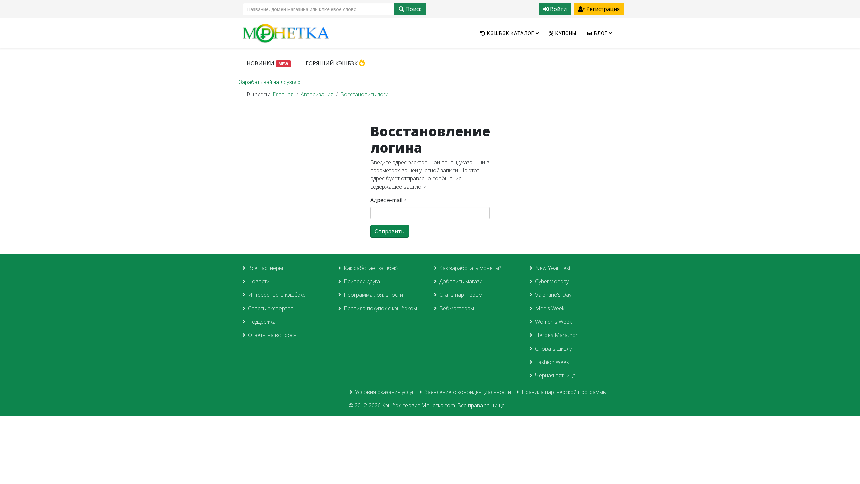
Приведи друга (362, 281)
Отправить (389, 231)
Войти (558, 9)
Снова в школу (553, 348)
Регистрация (602, 9)
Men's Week (549, 308)
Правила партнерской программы (564, 392)
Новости (259, 281)
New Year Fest (553, 268)
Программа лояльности (373, 294)
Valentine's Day (553, 294)
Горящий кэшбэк (332, 63)
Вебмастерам (456, 308)
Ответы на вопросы (272, 335)
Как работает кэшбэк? (371, 268)
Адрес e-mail (388, 200)
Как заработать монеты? (470, 268)
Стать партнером (460, 294)
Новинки (267, 63)
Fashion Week (552, 362)
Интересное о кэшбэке (277, 294)
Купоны (565, 33)
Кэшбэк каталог (510, 33)
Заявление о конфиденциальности (468, 392)
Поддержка (262, 321)
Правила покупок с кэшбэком (380, 308)
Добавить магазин (462, 281)
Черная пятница (555, 375)
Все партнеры (265, 268)
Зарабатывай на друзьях (269, 82)
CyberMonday (552, 281)
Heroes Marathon (557, 335)
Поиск (413, 9)
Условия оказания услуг (384, 392)
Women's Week (553, 321)
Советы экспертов (271, 308)
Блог (600, 33)
